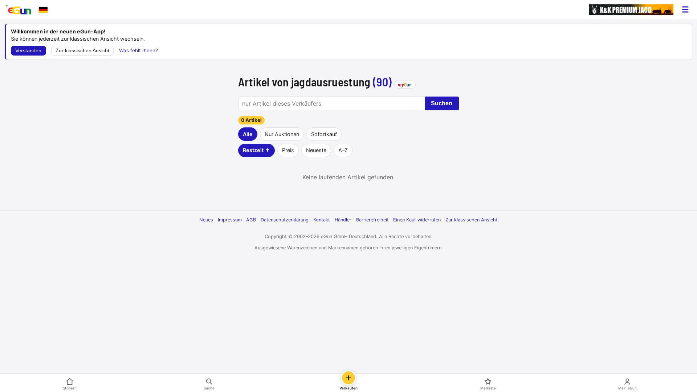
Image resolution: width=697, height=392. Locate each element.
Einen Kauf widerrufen (417, 219)
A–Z (343, 150)
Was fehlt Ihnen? (138, 50)
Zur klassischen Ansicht (82, 50)
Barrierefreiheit (372, 219)
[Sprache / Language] (43, 9)
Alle (248, 134)
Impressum (230, 219)
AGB (251, 219)
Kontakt (321, 219)
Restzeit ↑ (256, 150)
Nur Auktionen (282, 134)
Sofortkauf (324, 134)
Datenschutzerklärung (285, 219)
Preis (288, 150)
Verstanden (28, 50)
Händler (343, 219)
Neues (206, 219)
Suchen (441, 103)
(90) (382, 82)
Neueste (316, 150)
